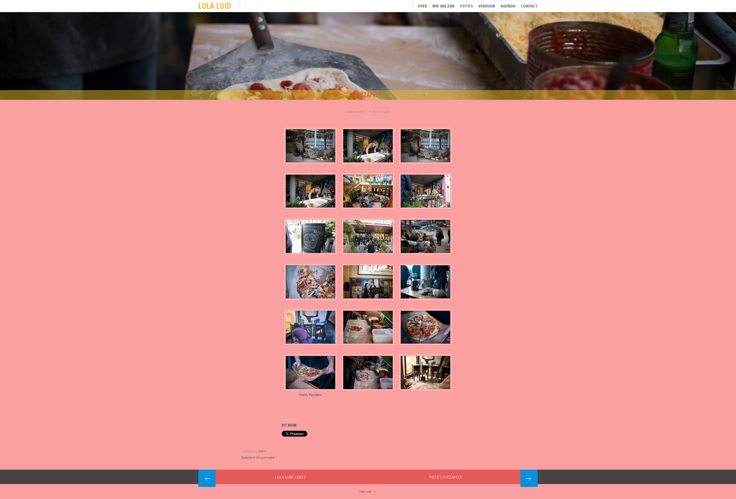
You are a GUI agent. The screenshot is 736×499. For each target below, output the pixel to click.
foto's (262, 451)
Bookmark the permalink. (258, 457)
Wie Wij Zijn (443, 6)
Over (422, 6)
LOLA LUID (382, 111)
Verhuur (486, 6)
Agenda (508, 6)
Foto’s (466, 6)
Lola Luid (214, 5)
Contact (529, 6)
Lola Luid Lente (290, 477)
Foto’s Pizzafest (445, 477)
